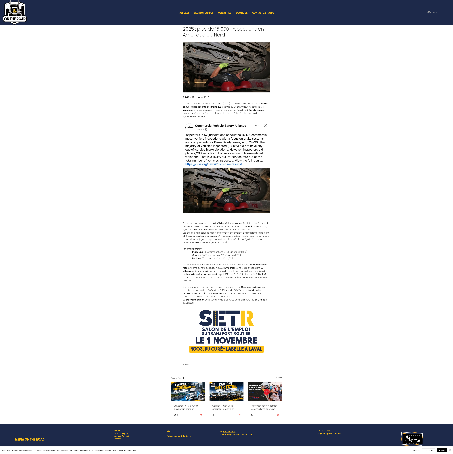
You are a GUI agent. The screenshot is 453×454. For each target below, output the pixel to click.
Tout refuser (428, 450)
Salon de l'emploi (121, 436)
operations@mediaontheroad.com (236, 434)
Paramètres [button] (416, 450)
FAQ (168, 431)
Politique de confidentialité (179, 436)
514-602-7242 (229, 432)
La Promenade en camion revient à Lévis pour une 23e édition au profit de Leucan (264, 407)
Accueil (117, 431)
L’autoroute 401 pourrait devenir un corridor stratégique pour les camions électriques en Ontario (186, 407)
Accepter (442, 450)
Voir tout (278, 378)
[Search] (422, 12)
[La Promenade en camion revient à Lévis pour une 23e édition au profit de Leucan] (265, 391)
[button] (203, 12)
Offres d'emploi (121, 433)
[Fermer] (450, 450)
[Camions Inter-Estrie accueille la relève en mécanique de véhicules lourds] (227, 391)
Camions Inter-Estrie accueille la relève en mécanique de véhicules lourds (225, 407)
